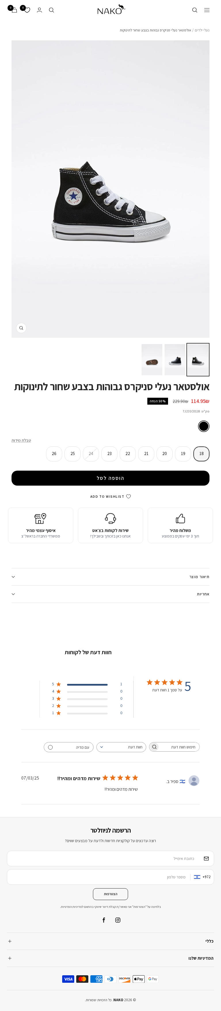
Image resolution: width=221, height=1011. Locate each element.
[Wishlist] (27, 10)
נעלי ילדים (202, 30)
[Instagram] (118, 920)
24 (91, 453)
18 (201, 453)
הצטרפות (110, 893)
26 (54, 453)
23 (109, 453)
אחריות (203, 594)
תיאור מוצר (199, 576)
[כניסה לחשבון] (39, 9)
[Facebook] (103, 920)
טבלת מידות (21, 440)
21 (146, 453)
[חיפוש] (194, 10)
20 (164, 453)
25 (73, 453)
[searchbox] (179, 746)
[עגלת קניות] (14, 10)
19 (183, 453)
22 (127, 453)
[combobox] (121, 747)
